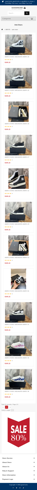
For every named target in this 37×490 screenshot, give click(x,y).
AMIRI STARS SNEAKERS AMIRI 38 (17, 391)
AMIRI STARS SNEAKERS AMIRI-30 (17, 123)
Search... (26, 13)
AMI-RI (8, 29)
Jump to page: (6, 410)
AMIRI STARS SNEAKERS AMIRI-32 (17, 190)
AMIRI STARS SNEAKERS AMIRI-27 (17, 157)
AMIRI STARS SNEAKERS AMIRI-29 (17, 224)
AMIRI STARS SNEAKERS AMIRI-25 (17, 90)
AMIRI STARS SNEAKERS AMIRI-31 (17, 324)
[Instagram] (20, 488)
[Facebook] (13, 488)
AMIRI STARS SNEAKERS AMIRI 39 (17, 358)
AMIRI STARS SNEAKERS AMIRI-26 (17, 57)
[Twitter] (16, 488)
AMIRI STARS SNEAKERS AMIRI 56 (17, 291)
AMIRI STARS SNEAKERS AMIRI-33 (17, 257)
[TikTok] (23, 488)
